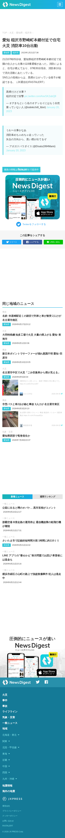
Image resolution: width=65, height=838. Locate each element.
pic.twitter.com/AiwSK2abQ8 (40, 96)
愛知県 (19, 33)
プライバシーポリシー (11, 811)
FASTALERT (7, 826)
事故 (4, 312)
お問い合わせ (8, 821)
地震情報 (7, 785)
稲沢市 (28, 33)
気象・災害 (7, 432)
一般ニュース (8, 504)
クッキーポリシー (10, 816)
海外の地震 (8, 791)
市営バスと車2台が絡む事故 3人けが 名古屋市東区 (30, 404)
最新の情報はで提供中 (21, 169)
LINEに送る (55, 242)
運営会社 (6, 806)
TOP (4, 33)
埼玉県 (6, 545)
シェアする (34, 242)
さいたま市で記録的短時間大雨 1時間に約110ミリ (30, 540)
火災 (11, 33)
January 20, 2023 (16, 150)
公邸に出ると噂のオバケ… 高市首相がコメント (29, 507)
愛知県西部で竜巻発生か (16, 435)
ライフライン (10, 711)
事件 (4, 700)
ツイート (13, 242)
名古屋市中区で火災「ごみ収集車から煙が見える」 (31, 372)
